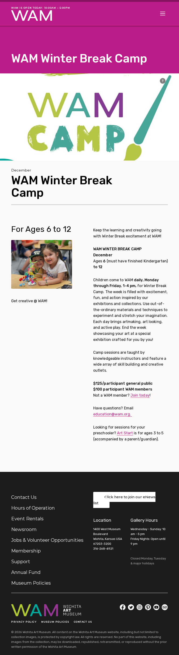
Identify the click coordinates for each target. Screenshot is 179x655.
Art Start (125, 433)
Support (20, 561)
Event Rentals (27, 518)
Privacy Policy (24, 621)
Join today (140, 395)
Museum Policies (31, 583)
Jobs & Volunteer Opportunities (47, 540)
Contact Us (24, 497)
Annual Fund (26, 572)
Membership (26, 551)
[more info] (163, 81)
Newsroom (24, 529)
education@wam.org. (112, 414)
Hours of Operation (33, 508)
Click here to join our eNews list (124, 500)
